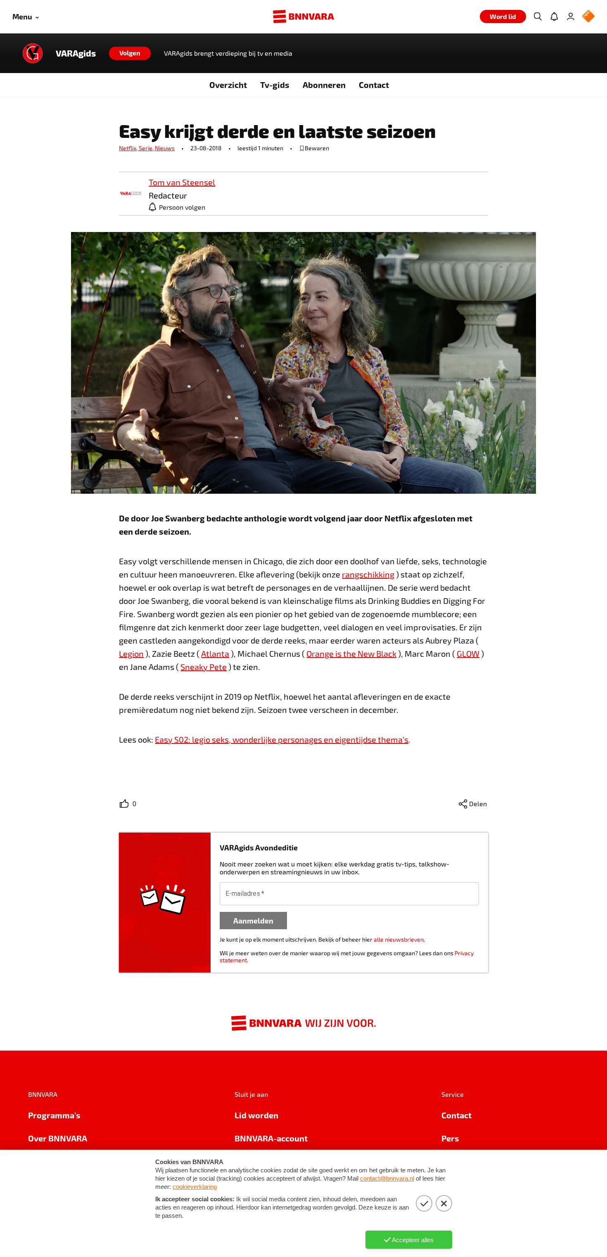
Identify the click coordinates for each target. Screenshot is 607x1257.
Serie (147, 148)
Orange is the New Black (351, 653)
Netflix (129, 148)
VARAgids (76, 53)
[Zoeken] (538, 16)
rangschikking (368, 574)
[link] (130, 194)
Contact (374, 85)
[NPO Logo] (588, 17)
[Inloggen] (571, 16)
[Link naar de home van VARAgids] (33, 53)
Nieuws (165, 148)
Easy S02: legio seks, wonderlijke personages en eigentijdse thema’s (281, 739)
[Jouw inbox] (554, 16)
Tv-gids (274, 85)
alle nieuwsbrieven (399, 939)
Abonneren (324, 85)
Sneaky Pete (203, 667)
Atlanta (215, 653)
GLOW (468, 653)
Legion (131, 653)
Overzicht (228, 85)
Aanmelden (253, 920)
